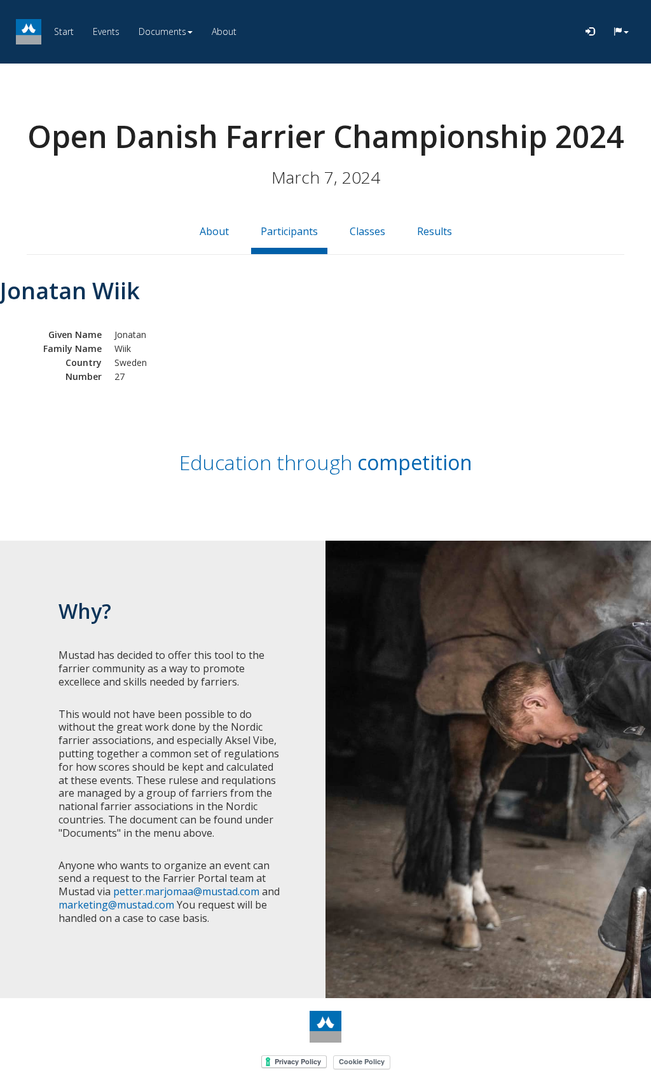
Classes (367, 231)
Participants (289, 231)
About (224, 31)
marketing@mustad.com (116, 905)
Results (434, 231)
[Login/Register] (590, 32)
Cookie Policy (362, 1061)
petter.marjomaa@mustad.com (186, 891)
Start (64, 31)
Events (106, 31)
